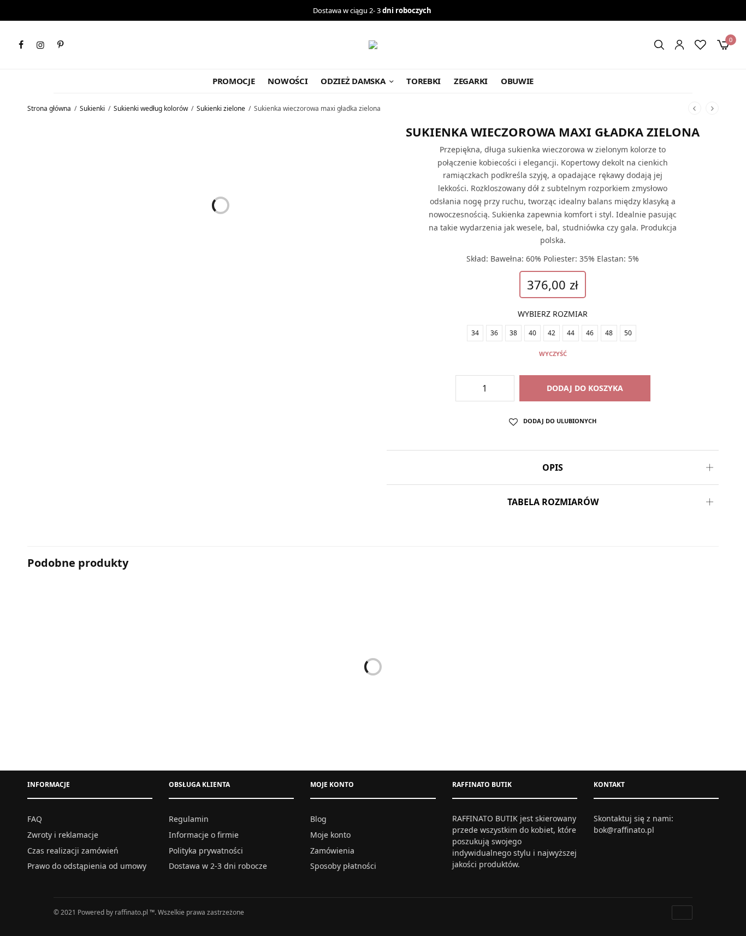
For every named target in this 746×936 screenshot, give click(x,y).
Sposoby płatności (343, 866)
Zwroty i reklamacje (62, 835)
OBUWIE (517, 80)
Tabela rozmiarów (553, 502)
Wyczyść (553, 353)
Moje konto (330, 835)
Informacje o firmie (204, 835)
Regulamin (189, 819)
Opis (552, 467)
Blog (318, 819)
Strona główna (49, 108)
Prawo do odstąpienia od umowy (86, 866)
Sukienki (92, 108)
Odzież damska (353, 80)
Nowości (287, 80)
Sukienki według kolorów (151, 108)
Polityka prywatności (206, 850)
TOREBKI (423, 80)
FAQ (34, 819)
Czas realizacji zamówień (73, 850)
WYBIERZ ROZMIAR (553, 314)
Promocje (233, 80)
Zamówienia (332, 850)
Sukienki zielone (221, 108)
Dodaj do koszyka (585, 388)
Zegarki (471, 80)
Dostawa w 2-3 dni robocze (218, 866)
